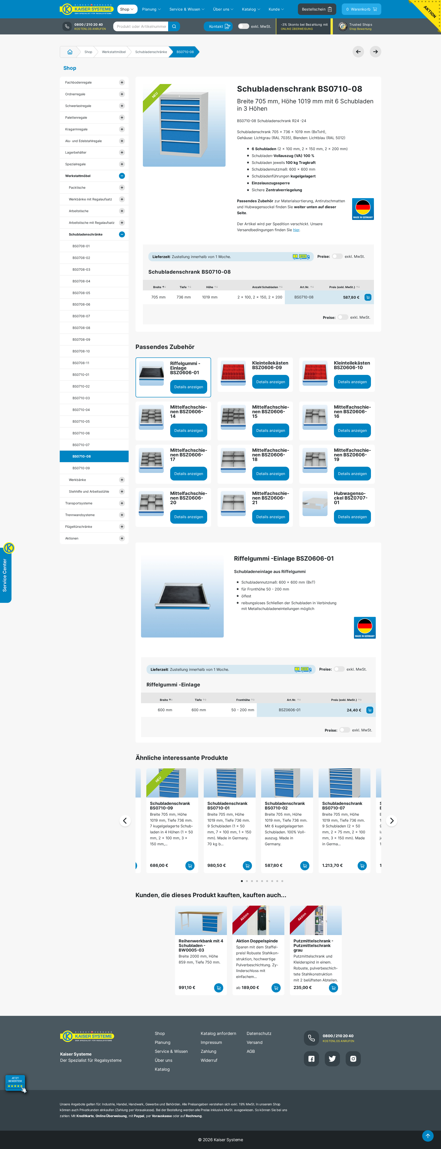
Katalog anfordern (218, 1033)
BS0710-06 (81, 433)
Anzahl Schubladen (265, 287)
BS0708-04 (81, 281)
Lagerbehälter (75, 152)
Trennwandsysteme (80, 515)
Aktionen (71, 538)
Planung (162, 1042)
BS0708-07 (81, 316)
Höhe (209, 287)
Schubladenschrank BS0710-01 (227, 805)
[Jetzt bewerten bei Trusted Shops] (16, 1084)
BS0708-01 (81, 246)
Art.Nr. (304, 287)
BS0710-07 (81, 445)
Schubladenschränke (151, 52)
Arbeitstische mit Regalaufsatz (92, 223)
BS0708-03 (81, 269)
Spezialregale (75, 164)
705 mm (158, 297)
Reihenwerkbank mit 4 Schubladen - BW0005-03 (201, 945)
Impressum (211, 1042)
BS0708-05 (81, 293)
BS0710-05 (81, 421)
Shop (88, 52)
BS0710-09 (81, 468)
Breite (157, 287)
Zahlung (208, 1051)
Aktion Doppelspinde (257, 940)
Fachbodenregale (78, 82)
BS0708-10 (81, 351)
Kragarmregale (76, 129)
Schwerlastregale (78, 106)
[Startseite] (67, 52)
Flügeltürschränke (78, 526)
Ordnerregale (75, 94)
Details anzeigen (188, 387)
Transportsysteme (78, 503)
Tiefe (183, 287)
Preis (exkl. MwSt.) (342, 287)
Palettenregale (76, 117)
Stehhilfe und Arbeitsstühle (89, 491)
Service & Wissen (171, 1051)
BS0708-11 (81, 363)
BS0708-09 (81, 339)
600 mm (165, 710)
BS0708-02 (81, 258)
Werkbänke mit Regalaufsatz (90, 199)
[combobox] (146, 26)
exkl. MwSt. (261, 26)
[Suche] (174, 26)
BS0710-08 (82, 456)
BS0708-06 (81, 304)
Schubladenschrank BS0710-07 (342, 805)
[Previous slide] (125, 820)
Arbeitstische (78, 211)
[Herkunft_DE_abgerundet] (363, 209)
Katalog (162, 1069)
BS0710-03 (81, 398)
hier (296, 230)
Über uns (163, 1060)
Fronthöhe (243, 700)
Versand (255, 1042)
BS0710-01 (81, 374)
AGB (251, 1051)
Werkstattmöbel (114, 52)
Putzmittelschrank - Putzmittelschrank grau (313, 945)
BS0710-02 (81, 386)
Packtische (77, 187)
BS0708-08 (81, 328)
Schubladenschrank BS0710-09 (170, 805)
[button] (241, 881)
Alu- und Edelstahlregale (83, 141)
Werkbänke (77, 480)
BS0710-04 (81, 410)
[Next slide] (391, 820)
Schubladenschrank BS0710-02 (285, 805)
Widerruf (209, 1060)
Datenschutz (259, 1033)
